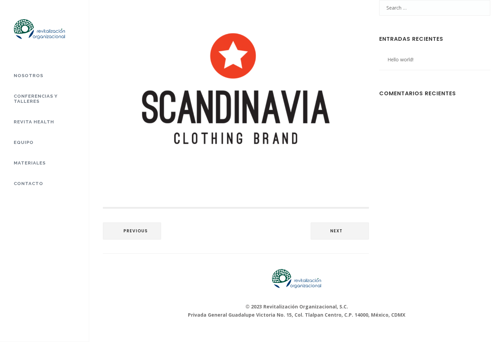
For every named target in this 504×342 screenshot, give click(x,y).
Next (336, 231)
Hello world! (400, 59)
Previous (135, 231)
